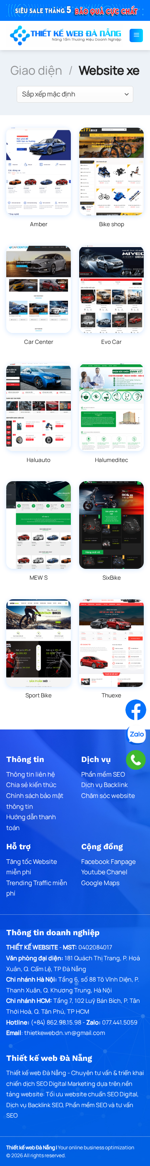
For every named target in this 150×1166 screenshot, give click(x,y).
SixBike (111, 577)
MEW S (39, 577)
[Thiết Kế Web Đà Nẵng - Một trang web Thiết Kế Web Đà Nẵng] (64, 35)
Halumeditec (111, 460)
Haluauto (38, 460)
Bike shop (111, 224)
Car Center (38, 342)
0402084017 (95, 947)
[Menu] (136, 35)
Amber (39, 224)
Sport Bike (38, 695)
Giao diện (36, 70)
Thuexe (111, 695)
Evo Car (111, 342)
